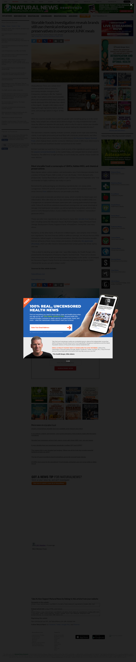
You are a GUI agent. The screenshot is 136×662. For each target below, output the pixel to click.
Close (68, 361)
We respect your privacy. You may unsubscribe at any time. (46, 332)
